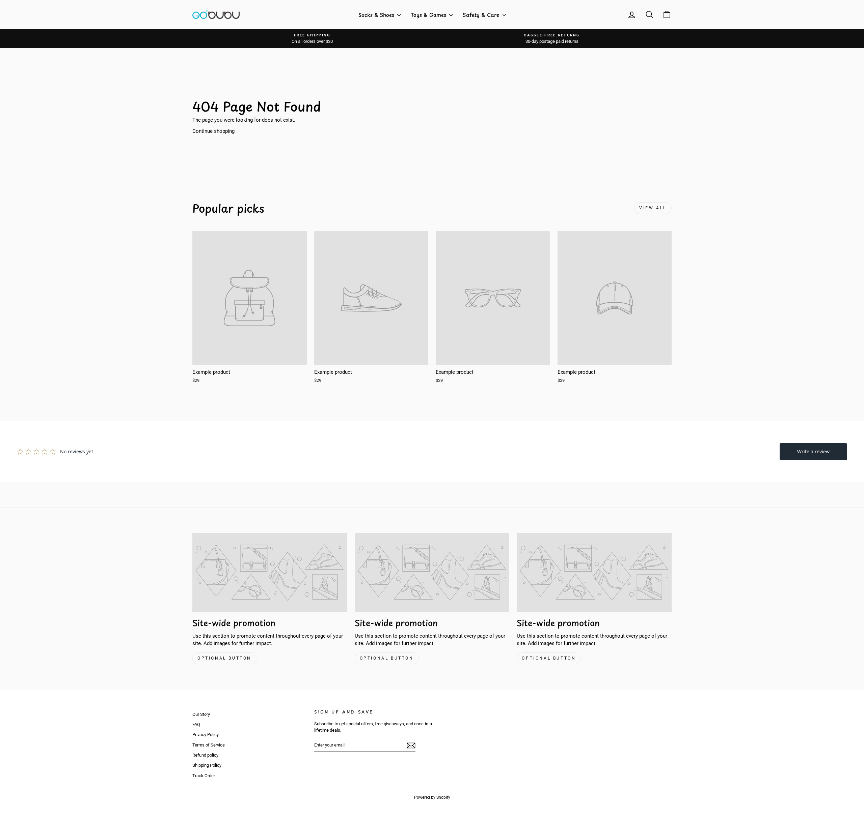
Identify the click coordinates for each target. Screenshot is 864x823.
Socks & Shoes (377, 15)
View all (653, 208)
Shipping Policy (206, 765)
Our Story (201, 714)
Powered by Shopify (432, 797)
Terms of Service (208, 745)
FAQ (196, 724)
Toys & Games (429, 15)
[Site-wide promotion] (269, 572)
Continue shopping (213, 131)
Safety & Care (482, 15)
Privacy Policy (205, 734)
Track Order (203, 775)
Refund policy (205, 755)
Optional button (224, 658)
